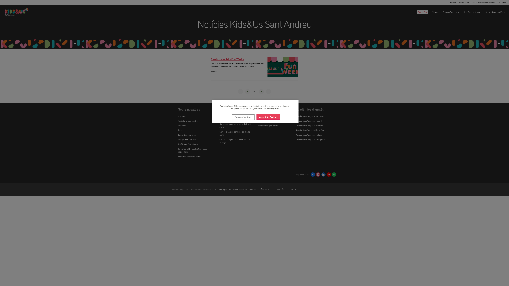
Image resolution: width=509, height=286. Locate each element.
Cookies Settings (243, 117)
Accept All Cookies (268, 116)
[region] (255, 111)
